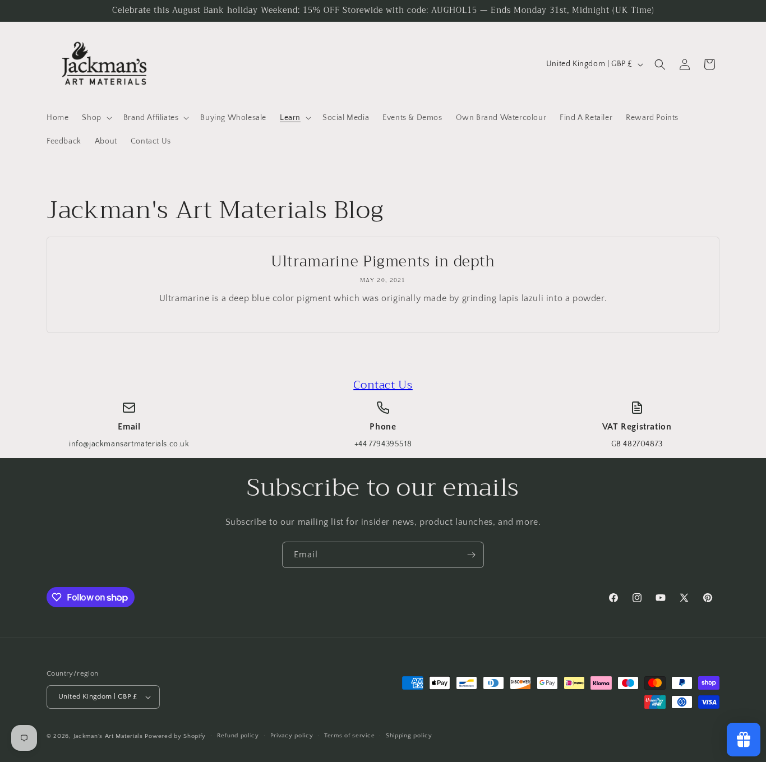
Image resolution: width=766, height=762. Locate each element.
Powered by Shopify (175, 736)
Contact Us (383, 385)
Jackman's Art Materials (108, 736)
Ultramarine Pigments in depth (383, 261)
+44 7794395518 (383, 444)
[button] (95, 118)
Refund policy (238, 735)
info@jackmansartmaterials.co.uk (129, 444)
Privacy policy (291, 735)
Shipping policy (409, 735)
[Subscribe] (471, 555)
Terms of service (349, 735)
